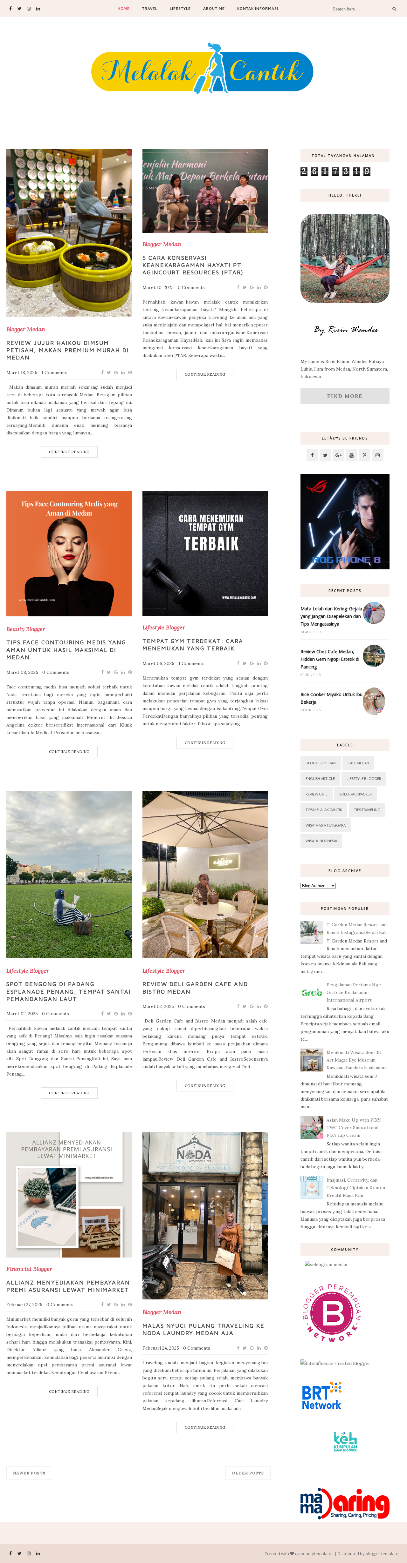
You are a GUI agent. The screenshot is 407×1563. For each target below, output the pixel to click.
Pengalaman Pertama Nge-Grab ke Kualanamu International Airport (355, 992)
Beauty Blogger (25, 629)
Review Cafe (317, 794)
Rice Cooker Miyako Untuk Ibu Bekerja (331, 698)
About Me (214, 8)
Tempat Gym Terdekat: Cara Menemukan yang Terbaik (193, 645)
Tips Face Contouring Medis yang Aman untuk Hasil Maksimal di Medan (66, 650)
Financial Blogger (29, 1268)
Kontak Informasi (257, 8)
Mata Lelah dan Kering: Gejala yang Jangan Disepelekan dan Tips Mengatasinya (331, 616)
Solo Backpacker (355, 794)
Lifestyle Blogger (163, 627)
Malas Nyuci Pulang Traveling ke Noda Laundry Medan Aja (203, 1329)
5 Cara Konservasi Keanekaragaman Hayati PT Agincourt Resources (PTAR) (193, 265)
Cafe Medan (358, 763)
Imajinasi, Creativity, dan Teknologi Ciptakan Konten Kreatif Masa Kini (356, 1187)
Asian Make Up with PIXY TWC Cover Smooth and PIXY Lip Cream (354, 1127)
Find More (344, 396)
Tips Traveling (367, 810)
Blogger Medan (25, 329)
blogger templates (383, 1553)
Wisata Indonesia (321, 841)
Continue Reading (69, 451)
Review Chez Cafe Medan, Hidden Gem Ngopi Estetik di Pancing (329, 659)
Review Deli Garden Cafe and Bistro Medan (195, 988)
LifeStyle (180, 8)
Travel (149, 8)
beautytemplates (317, 1553)
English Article (320, 778)
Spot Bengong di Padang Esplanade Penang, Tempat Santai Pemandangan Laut (68, 991)
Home (124, 8)
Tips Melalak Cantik (324, 810)
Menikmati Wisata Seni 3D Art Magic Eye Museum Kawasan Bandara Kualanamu (357, 1060)
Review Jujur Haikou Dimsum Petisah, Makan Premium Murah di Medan (67, 350)
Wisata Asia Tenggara (326, 825)
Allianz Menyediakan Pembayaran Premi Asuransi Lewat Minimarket (68, 1286)
